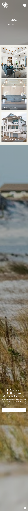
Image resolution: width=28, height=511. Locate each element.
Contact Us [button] (14, 410)
